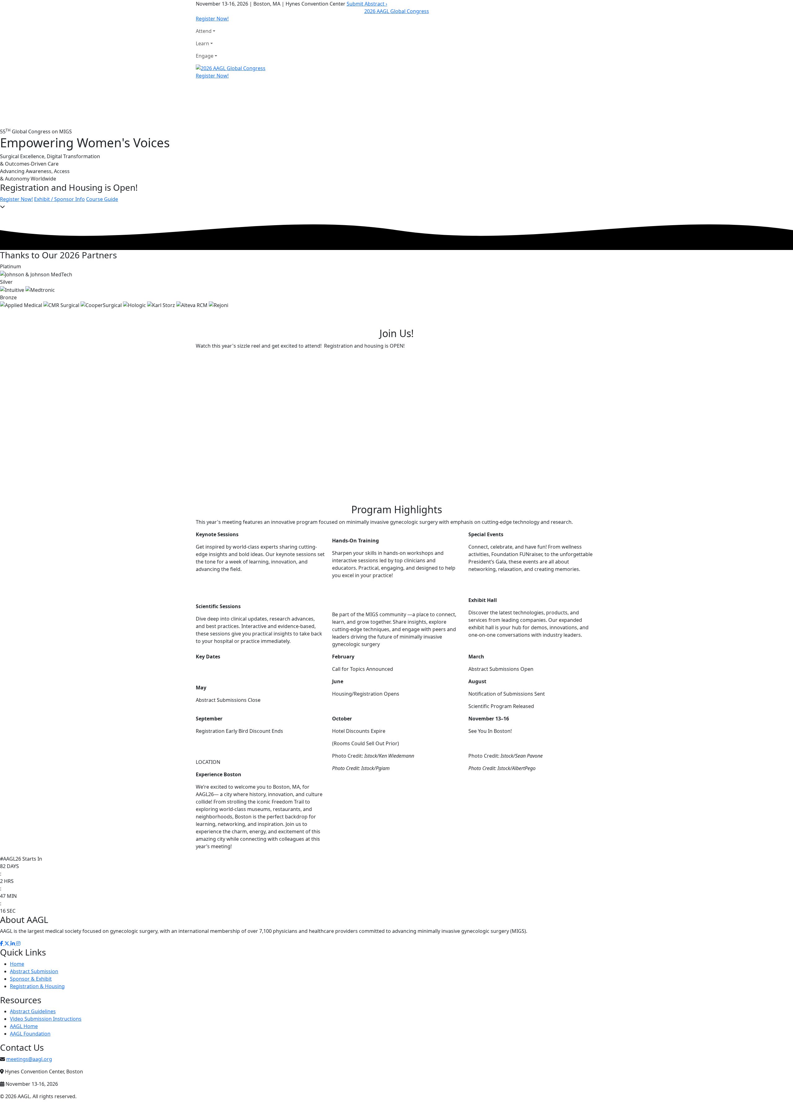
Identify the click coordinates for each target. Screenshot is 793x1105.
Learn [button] (202, 43)
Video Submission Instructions (45, 1018)
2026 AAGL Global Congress (396, 11)
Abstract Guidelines (33, 1011)
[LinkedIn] (13, 943)
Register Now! (212, 18)
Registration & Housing (37, 986)
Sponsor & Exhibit (31, 978)
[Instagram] (18, 943)
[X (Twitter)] (7, 943)
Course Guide (102, 199)
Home (17, 963)
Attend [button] (204, 31)
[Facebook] (2, 943)
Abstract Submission (34, 971)
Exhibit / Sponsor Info (59, 199)
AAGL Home (24, 1026)
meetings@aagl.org (29, 1059)
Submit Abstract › (367, 3)
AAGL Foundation (30, 1033)
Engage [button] (204, 55)
